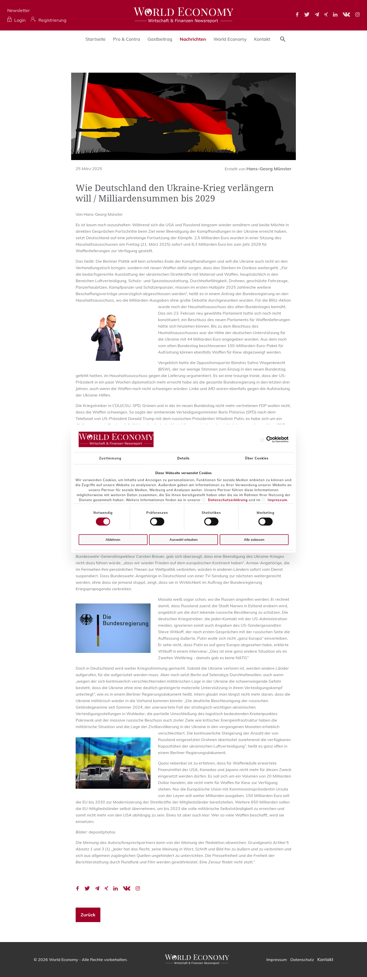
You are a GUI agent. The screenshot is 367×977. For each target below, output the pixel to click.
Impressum (277, 500)
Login (20, 20)
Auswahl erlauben (184, 540)
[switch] (157, 522)
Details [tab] (183, 458)
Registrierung (52, 20)
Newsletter (18, 10)
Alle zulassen (254, 540)
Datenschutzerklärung (228, 500)
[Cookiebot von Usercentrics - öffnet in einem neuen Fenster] (267, 439)
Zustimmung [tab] (110, 458)
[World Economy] (183, 15)
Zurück (88, 915)
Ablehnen (113, 540)
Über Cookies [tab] (257, 458)
